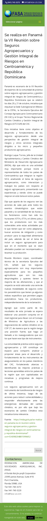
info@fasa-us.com (13, 493)
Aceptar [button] (30, 518)
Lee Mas (39, 517)
